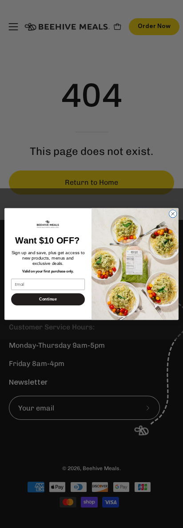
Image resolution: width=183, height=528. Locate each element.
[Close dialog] (173, 214)
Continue (47, 299)
